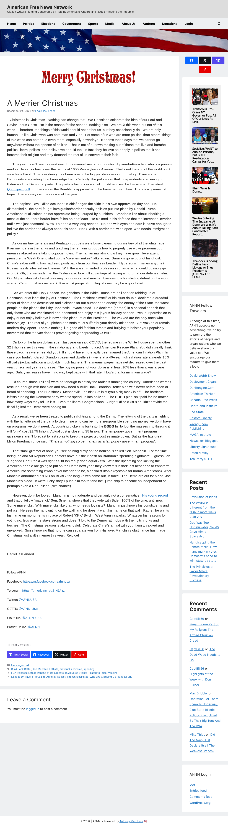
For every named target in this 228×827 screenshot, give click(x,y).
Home (11, 24)
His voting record (155, 495)
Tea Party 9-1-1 (201, 459)
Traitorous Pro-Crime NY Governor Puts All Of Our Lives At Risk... (204, 115)
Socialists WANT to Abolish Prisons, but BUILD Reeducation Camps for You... (205, 155)
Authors (149, 24)
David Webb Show (203, 375)
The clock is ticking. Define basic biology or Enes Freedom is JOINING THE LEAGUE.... (205, 269)
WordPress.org (200, 803)
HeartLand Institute (203, 406)
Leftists (53, 669)
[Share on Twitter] (205, 60)
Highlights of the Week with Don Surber (201, 679)
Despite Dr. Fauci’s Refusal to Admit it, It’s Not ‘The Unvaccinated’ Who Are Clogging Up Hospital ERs (71, 676)
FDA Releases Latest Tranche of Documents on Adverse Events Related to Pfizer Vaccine (64, 672)
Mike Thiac (197, 734)
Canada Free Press (203, 400)
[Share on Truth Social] (218, 60)
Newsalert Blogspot (204, 440)
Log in (194, 784)
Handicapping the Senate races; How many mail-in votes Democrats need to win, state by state (203, 551)
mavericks (66, 669)
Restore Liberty (201, 418)
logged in (32, 709)
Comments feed (201, 796)
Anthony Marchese (131, 821)
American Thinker (202, 394)
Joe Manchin (40, 669)
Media (110, 24)
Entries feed (198, 790)
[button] (219, 24)
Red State (197, 412)
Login (189, 24)
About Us (129, 24)
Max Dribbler (199, 693)
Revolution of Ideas (203, 497)
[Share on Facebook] (191, 60)
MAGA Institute (200, 434)
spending (89, 669)
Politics (28, 24)
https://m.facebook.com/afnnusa (46, 581)
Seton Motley (199, 453)
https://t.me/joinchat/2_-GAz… (44, 590)
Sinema (77, 669)
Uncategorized (20, 665)
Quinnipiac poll (18, 189)
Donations (169, 24)
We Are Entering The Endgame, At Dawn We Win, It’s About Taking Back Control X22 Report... (205, 226)
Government (71, 24)
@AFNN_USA (28, 609)
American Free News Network (39, 7)
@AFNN (33, 627)
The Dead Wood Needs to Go (205, 654)
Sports (93, 24)
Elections (48, 24)
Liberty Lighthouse (203, 447)
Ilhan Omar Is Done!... (201, 190)
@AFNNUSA (27, 599)
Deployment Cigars (203, 381)
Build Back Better (21, 669)
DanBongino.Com (202, 388)
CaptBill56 (197, 619)
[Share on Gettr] (205, 69)
